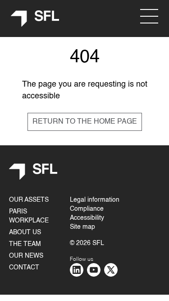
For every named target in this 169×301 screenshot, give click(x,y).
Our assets (29, 200)
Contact (24, 267)
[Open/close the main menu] (149, 16)
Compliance (87, 209)
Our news (26, 256)
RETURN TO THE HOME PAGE (84, 121)
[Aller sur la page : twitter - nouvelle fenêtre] (111, 270)
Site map (82, 227)
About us (25, 232)
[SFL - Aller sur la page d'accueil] (35, 18)
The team (25, 244)
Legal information (94, 200)
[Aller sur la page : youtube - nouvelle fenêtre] (93, 270)
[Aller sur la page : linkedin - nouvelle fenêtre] (76, 270)
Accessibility (87, 218)
